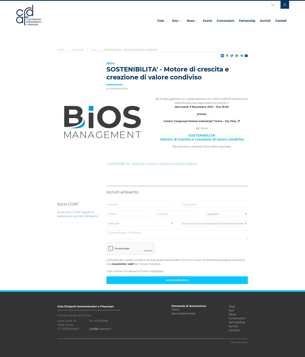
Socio (175, 309)
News (191, 20)
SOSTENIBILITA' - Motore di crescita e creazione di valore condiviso (153, 164)
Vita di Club (78, 49)
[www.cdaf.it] (28, 15)
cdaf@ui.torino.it (100, 328)
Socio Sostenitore (183, 313)
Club (160, 20)
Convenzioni (225, 20)
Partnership (247, 20)
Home (60, 49)
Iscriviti (265, 20)
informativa (188, 260)
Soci (175, 20)
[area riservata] (285, 5)
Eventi (207, 20)
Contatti (281, 20)
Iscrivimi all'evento (177, 280)
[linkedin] (273, 5)
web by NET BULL (239, 342)
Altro (93, 49)
